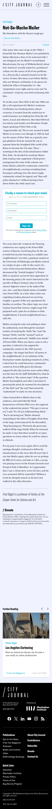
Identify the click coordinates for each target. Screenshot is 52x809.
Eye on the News (10, 739)
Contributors (33, 740)
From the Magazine (16, 673)
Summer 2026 (39, 673)
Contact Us (32, 756)
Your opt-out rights (10, 804)
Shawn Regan (11, 643)
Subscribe (32, 745)
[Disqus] (26, 565)
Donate (9, 510)
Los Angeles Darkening (19, 647)
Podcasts (7, 746)
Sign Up (26, 225)
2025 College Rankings (13, 756)
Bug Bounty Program (12, 784)
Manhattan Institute (12, 773)
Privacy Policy (42, 230)
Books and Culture (11, 749)
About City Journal (36, 735)
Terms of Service (26, 232)
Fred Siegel (7, 21)
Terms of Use (9, 780)
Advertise (7, 769)
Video (5, 753)
